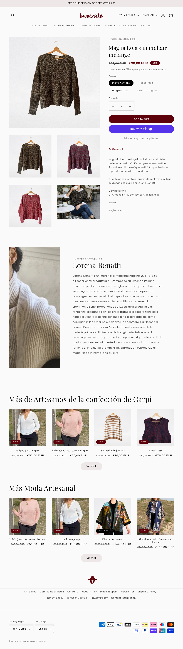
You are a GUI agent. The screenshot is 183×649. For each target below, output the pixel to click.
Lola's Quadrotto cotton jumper (70, 450)
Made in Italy (89, 591)
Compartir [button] (118, 149)
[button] (13, 15)
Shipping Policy (146, 591)
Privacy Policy (99, 598)
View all (91, 466)
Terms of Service (77, 598)
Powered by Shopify (36, 641)
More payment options (141, 138)
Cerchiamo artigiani (52, 591)
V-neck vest (155, 450)
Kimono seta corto (112, 539)
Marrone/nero (121, 83)
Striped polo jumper (27, 450)
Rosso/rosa (148, 84)
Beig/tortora (120, 90)
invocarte (21, 641)
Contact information (123, 598)
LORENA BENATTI (122, 39)
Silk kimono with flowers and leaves (155, 541)
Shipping (133, 69)
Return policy (55, 598)
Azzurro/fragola (148, 91)
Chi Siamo (30, 591)
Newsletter (127, 591)
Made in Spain (108, 591)
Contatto (72, 591)
